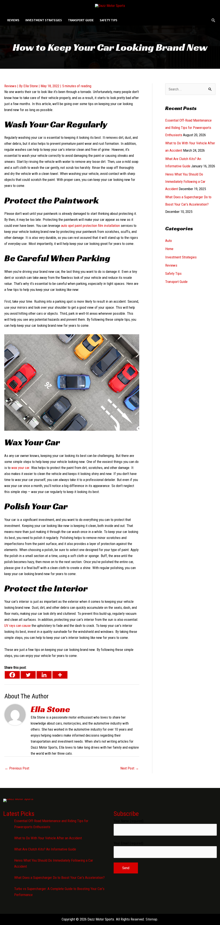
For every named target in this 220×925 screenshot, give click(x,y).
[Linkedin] (44, 675)
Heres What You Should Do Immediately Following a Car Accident (185, 181)
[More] (59, 675)
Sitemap (151, 919)
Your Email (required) (128, 843)
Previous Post (17, 768)
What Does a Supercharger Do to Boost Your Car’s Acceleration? (59, 877)
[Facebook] (12, 675)
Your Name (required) (129, 821)
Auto (168, 240)
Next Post (129, 768)
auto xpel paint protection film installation (90, 225)
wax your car (20, 468)
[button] (213, 20)
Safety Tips (173, 273)
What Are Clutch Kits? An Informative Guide (45, 849)
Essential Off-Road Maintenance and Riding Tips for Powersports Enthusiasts (188, 127)
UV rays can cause (17, 625)
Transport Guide (176, 281)
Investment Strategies (181, 257)
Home (169, 249)
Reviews (10, 86)
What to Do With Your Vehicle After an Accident (48, 838)
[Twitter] (28, 675)
